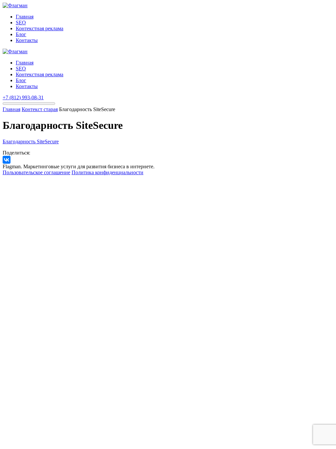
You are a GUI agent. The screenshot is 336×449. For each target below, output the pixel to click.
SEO (21, 22)
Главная (24, 16)
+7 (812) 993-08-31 (23, 97)
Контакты (27, 40)
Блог (21, 34)
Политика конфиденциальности (107, 172)
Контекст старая (40, 109)
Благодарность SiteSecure (31, 141)
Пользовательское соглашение (36, 172)
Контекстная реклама (39, 28)
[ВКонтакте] (6, 160)
